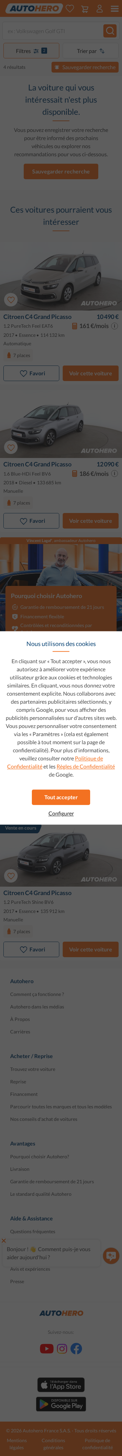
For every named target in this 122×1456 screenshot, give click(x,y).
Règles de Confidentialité (86, 766)
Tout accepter (61, 797)
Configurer (61, 813)
